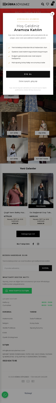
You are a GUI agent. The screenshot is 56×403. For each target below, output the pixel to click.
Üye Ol (28, 74)
